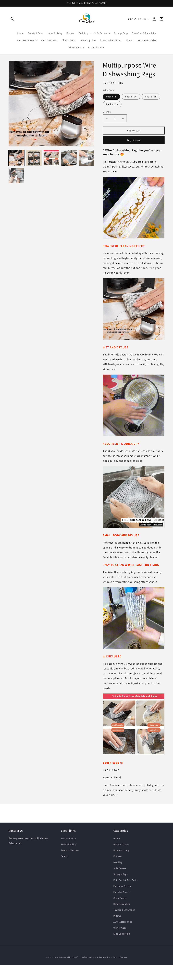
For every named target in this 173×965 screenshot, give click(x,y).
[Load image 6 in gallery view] (16, 175)
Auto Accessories (122, 921)
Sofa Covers (119, 868)
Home (116, 838)
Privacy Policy (68, 838)
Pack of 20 (112, 104)
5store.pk (57, 957)
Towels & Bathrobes (124, 909)
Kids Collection (121, 933)
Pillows (117, 915)
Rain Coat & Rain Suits (125, 880)
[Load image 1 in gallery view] (16, 158)
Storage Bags (120, 874)
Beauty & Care (121, 844)
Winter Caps (120, 927)
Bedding (117, 862)
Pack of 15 (151, 96)
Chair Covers (120, 898)
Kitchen (117, 856)
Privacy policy (103, 957)
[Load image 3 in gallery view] (51, 158)
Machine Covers (121, 892)
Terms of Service (70, 850)
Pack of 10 (131, 96)
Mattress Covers (122, 886)
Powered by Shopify (70, 957)
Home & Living (121, 850)
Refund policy (88, 957)
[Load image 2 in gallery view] (34, 158)
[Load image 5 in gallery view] (86, 158)
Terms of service (120, 957)
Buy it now (133, 140)
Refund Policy (68, 844)
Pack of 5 (111, 96)
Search (64, 856)
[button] (12, 19)
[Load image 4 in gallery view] (69, 158)
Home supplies (121, 903)
